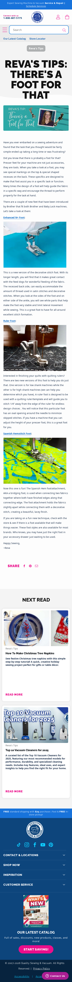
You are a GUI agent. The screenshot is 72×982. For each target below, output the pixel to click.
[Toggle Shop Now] (64, 865)
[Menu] (5, 29)
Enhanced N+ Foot (13, 217)
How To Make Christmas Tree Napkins (30, 653)
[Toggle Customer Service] (64, 884)
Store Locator (37, 38)
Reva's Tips (12, 648)
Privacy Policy (41, 968)
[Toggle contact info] (64, 855)
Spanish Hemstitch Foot (17, 433)
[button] (67, 17)
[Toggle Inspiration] (64, 875)
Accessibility (21, 976)
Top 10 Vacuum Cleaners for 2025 (27, 750)
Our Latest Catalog (14, 38)
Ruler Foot (9, 320)
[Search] (64, 30)
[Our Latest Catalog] (36, 911)
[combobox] (39, 30)
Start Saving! (36, 949)
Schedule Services (36, 6)
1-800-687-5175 (12, 18)
